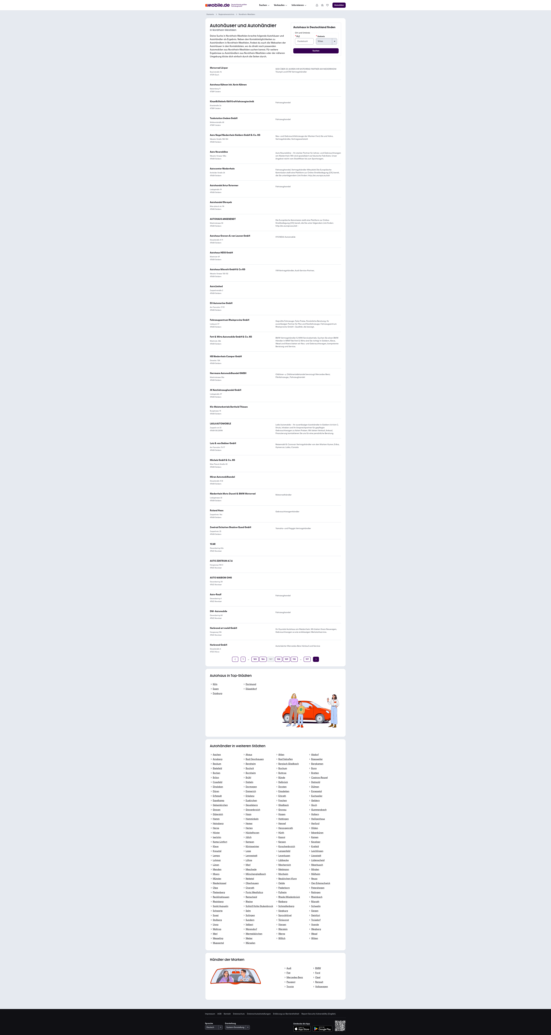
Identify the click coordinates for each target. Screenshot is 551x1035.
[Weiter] (316, 659)
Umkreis (321, 36)
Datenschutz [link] (239, 1014)
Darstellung (230, 1023)
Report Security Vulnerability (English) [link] (318, 1014)
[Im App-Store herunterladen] (302, 1029)
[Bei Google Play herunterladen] (322, 1029)
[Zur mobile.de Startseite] (228, 5)
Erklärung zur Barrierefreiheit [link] (286, 1014)
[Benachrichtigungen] (317, 5)
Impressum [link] (210, 1014)
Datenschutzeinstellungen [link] (259, 1014)
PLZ (298, 36)
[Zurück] (235, 659)
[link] (322, 5)
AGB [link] (219, 1014)
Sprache (209, 1023)
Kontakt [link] (227, 1014)
